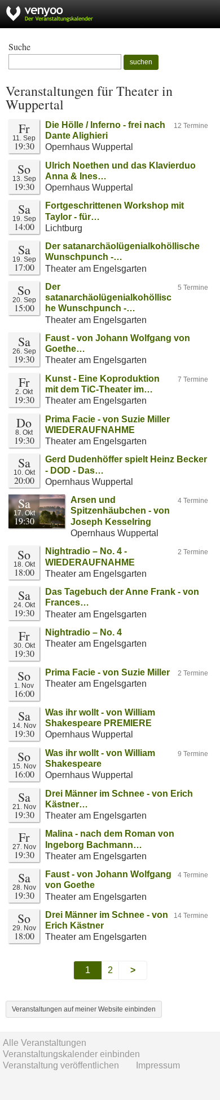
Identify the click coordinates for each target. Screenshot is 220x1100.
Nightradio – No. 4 (83, 632)
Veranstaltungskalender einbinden (71, 1054)
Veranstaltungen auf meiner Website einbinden (84, 1009)
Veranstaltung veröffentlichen (61, 1065)
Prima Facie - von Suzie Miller (107, 672)
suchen (141, 62)
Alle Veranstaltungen (44, 1043)
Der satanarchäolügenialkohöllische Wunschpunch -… (108, 297)
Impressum (158, 1065)
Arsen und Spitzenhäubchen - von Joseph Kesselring (120, 510)
